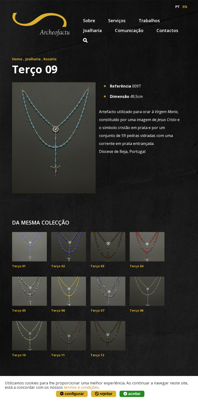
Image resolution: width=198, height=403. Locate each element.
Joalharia (92, 30)
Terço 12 (97, 355)
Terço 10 (19, 355)
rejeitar (105, 394)
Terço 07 (97, 310)
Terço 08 (136, 310)
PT (177, 6)
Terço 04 (136, 266)
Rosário (50, 59)
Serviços (117, 20)
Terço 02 (58, 266)
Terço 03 (97, 266)
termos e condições (81, 387)
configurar (74, 394)
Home (17, 59)
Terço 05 (19, 310)
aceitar (134, 394)
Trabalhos (149, 20)
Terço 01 (19, 266)
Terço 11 (58, 355)
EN (185, 6)
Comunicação (129, 30)
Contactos (167, 30)
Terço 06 (58, 310)
